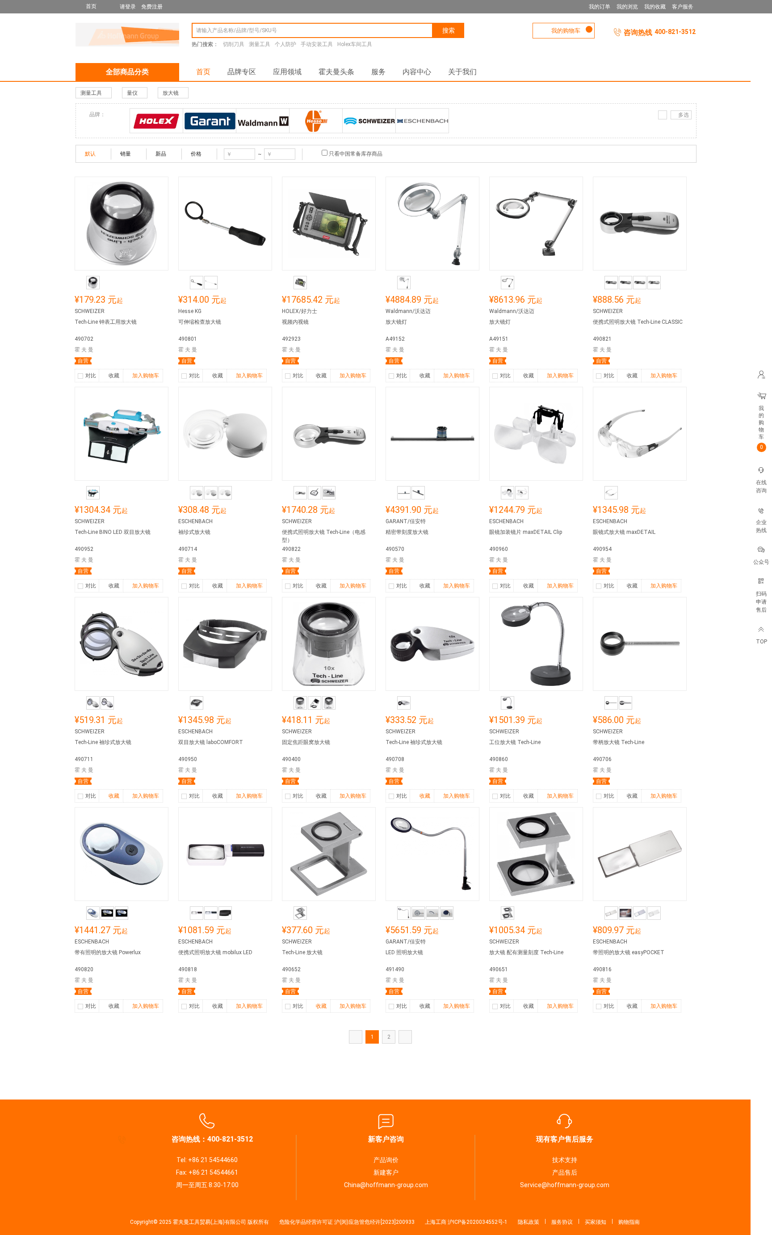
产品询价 (386, 1159)
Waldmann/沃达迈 (408, 311)
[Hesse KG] (316, 121)
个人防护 (285, 44)
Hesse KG (189, 311)
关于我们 (462, 72)
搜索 (448, 30)
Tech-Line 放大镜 (302, 952)
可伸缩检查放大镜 (199, 322)
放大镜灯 (396, 322)
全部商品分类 (127, 72)
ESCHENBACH (195, 521)
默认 (90, 154)
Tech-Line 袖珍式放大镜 (103, 742)
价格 (196, 154)
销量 (125, 154)
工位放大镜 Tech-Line (515, 742)
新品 (160, 154)
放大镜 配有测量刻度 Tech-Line (526, 952)
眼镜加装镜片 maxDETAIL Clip (525, 532)
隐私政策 (528, 1222)
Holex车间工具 (354, 44)
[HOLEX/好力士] (156, 121)
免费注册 (152, 7)
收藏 (114, 375)
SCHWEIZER (90, 311)
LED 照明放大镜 (404, 952)
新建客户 (386, 1172)
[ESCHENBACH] (422, 121)
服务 (378, 72)
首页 (203, 72)
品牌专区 (241, 72)
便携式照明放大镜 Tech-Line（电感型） (323, 536)
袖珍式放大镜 (194, 532)
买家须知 (595, 1222)
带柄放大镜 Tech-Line (618, 742)
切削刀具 (233, 44)
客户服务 (682, 7)
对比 (90, 375)
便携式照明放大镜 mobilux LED (215, 952)
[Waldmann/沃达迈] (262, 121)
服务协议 (562, 1222)
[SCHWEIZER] (369, 121)
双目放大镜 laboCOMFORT (210, 742)
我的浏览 (627, 7)
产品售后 (564, 1172)
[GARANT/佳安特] (209, 121)
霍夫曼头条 (336, 72)
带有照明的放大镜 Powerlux (108, 952)
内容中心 (417, 72)
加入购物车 (145, 375)
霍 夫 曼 (84, 350)
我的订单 (599, 7)
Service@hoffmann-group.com (564, 1184)
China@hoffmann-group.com (386, 1184)
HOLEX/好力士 (299, 311)
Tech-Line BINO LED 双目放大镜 (113, 532)
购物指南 (629, 1222)
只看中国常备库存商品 (355, 154)
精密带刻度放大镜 (407, 532)
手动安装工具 (317, 44)
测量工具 (259, 44)
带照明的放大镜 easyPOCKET (628, 952)
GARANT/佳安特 (406, 521)
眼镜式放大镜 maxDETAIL (624, 532)
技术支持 (564, 1159)
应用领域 (287, 72)
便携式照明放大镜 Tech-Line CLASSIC (638, 322)
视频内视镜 (295, 322)
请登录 (128, 7)
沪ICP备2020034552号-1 (478, 1222)
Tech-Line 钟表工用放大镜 (106, 322)
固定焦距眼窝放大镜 (306, 742)
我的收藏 (655, 7)
